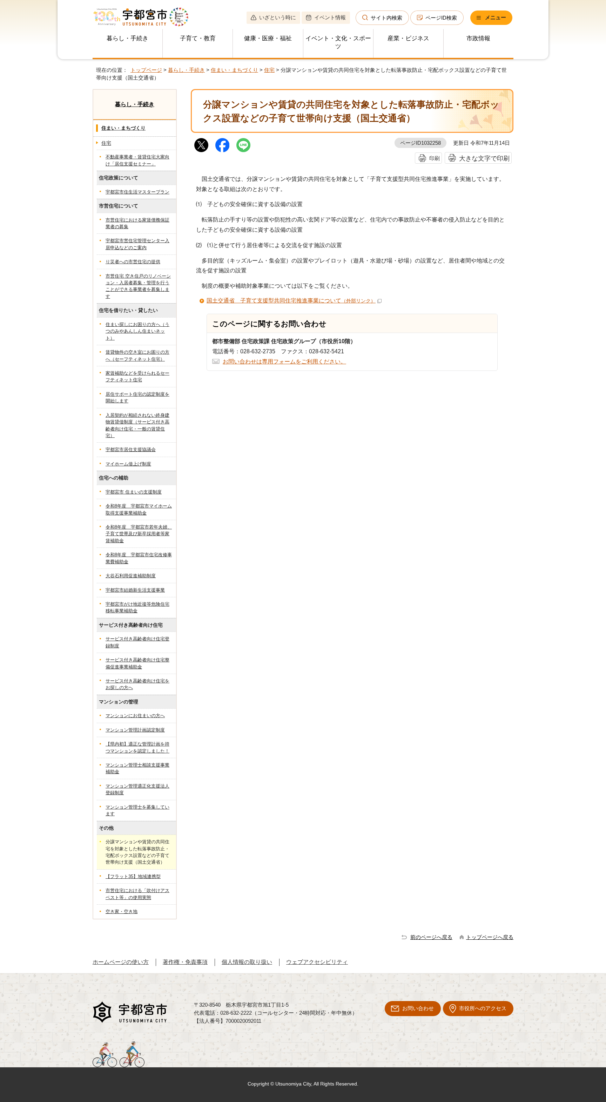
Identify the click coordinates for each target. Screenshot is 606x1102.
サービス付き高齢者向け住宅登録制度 (137, 642)
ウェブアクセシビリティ (317, 962)
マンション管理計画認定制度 (135, 730)
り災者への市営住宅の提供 (133, 261)
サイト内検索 (386, 18)
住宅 (269, 70)
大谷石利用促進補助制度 (131, 575)
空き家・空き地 (121, 911)
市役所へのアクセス (482, 1008)
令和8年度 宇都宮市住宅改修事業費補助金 (139, 558)
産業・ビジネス (408, 38)
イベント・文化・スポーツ (338, 42)
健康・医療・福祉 (268, 38)
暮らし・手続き (127, 38)
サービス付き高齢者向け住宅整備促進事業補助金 (137, 663)
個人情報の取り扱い (247, 962)
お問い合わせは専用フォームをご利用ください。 (284, 362)
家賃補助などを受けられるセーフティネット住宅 (137, 376)
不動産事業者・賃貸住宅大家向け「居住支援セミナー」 (137, 160)
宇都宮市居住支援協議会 (131, 449)
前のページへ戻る (431, 937)
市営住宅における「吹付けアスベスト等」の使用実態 (137, 894)
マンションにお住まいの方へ (135, 715)
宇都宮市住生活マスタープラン (137, 192)
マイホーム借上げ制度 (128, 464)
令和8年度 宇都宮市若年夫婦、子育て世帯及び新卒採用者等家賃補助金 (139, 533)
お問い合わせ (418, 1008)
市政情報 (478, 38)
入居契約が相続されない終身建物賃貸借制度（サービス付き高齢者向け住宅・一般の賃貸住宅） (137, 425)
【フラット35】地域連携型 (133, 876)
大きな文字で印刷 (484, 158)
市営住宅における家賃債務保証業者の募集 (137, 223)
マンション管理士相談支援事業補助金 (137, 768)
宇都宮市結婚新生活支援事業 (135, 590)
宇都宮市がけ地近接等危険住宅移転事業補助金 (137, 607)
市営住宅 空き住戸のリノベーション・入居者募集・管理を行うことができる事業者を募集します (138, 286)
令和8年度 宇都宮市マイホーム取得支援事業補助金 (139, 509)
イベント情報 (330, 17)
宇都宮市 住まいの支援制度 (134, 492)
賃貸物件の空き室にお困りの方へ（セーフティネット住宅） (137, 355)
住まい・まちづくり (234, 70)
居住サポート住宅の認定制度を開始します (137, 397)
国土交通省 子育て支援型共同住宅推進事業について (291, 301)
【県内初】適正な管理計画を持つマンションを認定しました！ (137, 747)
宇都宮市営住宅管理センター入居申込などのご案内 (137, 244)
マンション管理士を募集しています (137, 810)
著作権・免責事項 (185, 962)
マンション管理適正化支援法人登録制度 (137, 789)
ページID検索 (441, 18)
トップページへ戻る (489, 937)
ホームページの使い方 (121, 962)
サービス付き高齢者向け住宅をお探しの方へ (137, 684)
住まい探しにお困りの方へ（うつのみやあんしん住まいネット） (137, 331)
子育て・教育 (198, 38)
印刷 (434, 158)
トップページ (146, 70)
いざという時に (277, 17)
